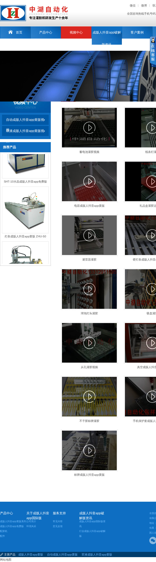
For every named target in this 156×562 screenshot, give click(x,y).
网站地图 (5, 559)
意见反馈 (58, 526)
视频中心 (76, 32)
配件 (2, 536)
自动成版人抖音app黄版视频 (25, 121)
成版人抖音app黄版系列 (13, 521)
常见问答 (58, 521)
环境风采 (31, 526)
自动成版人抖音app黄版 (62, 554)
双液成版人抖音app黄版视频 (25, 132)
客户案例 (137, 32)
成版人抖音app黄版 (30, 554)
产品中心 (45, 32)
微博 (144, 5)
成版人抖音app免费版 (12, 526)
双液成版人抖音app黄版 (97, 554)
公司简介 (31, 521)
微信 (132, 5)
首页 (19, 32)
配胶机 (3, 531)
